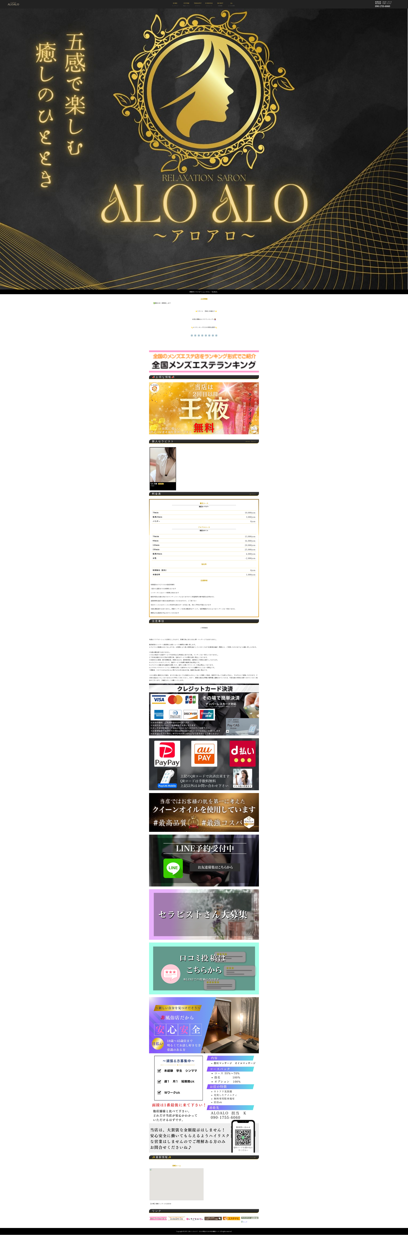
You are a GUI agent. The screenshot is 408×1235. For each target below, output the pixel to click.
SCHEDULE (209, 4)
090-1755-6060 (382, 6)
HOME (175, 4)
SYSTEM (186, 4)
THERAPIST (197, 4)
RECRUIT (220, 4)
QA (231, 4)
